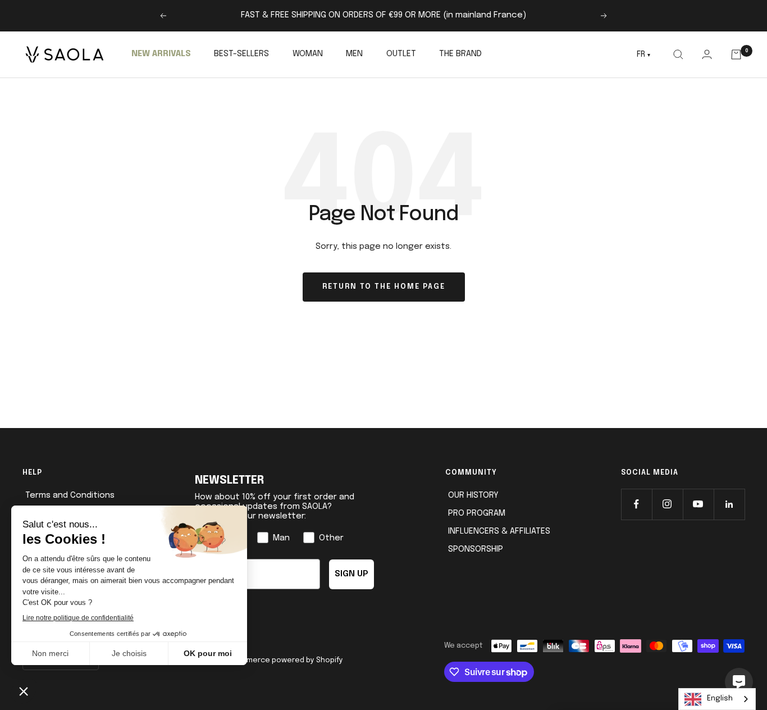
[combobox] (717, 699)
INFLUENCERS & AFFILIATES (499, 531)
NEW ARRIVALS (161, 53)
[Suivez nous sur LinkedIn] (729, 504)
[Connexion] (706, 54)
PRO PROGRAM (476, 513)
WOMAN (308, 53)
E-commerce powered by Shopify (283, 660)
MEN (354, 53)
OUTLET (401, 53)
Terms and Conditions (70, 495)
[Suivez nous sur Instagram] (667, 504)
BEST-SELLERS (241, 53)
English (720, 698)
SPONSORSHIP (475, 549)
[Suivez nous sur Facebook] (636, 504)
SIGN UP (351, 574)
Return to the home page (383, 286)
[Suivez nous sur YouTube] (698, 504)
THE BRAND (460, 53)
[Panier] (736, 54)
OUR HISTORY (473, 495)
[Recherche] (678, 54)
